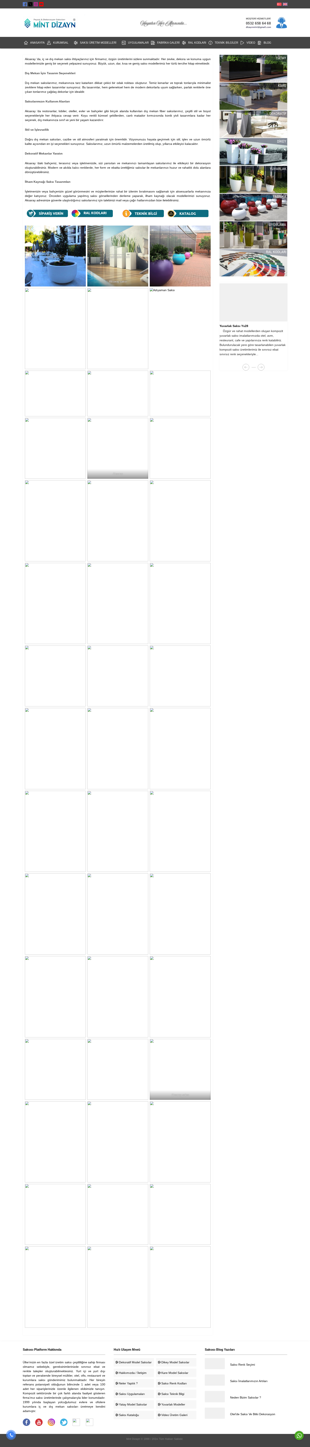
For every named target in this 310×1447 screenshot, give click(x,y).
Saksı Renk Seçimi (242, 1364)
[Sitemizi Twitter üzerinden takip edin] (30, 4)
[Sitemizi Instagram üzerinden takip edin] (36, 4)
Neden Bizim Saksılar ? (245, 1397)
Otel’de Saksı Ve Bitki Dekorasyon (252, 1414)
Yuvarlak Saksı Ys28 (234, 326)
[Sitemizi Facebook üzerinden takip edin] (25, 4)
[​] (26, 1425)
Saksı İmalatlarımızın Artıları (249, 1381)
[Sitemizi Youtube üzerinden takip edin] (41, 4)
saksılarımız (49, 83)
